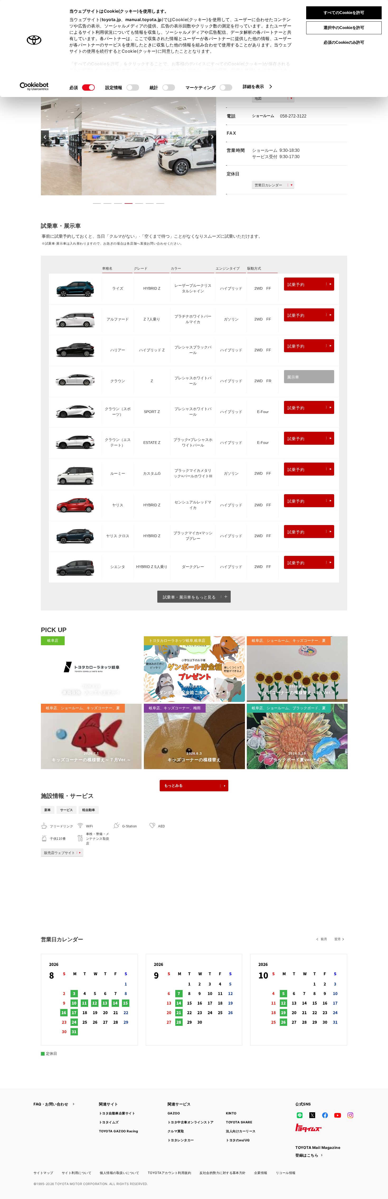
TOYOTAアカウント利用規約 (169, 1173)
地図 (258, 98)
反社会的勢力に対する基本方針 (223, 1173)
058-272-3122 (293, 116)
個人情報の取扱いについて (119, 1173)
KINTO (231, 1113)
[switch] (132, 87)
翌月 (337, 939)
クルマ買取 (176, 1131)
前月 (324, 939)
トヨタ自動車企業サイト (117, 1113)
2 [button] (104, 204)
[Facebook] (325, 1115)
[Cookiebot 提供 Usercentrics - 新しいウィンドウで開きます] (34, 86)
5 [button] (136, 204)
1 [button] (94, 204)
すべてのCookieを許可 (344, 12)
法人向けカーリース (240, 1131)
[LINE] (299, 1115)
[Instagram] (350, 1115)
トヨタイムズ (109, 1122)
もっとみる (173, 785)
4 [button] (126, 204)
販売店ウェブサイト (59, 853)
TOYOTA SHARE (239, 1122)
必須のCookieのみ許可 (344, 42)
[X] (312, 1115)
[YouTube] (337, 1115)
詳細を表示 (253, 86)
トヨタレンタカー (181, 1140)
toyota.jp (111, 19)
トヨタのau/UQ (237, 1140)
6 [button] (147, 204)
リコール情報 (286, 1173)
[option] (128, 137)
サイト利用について (76, 1173)
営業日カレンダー (268, 185)
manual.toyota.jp (143, 19)
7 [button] (157, 204)
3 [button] (115, 204)
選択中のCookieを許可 (344, 27)
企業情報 (260, 1173)
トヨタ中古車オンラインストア (191, 1122)
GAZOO (174, 1113)
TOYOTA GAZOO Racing (118, 1131)
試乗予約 (296, 284)
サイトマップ (43, 1173)
